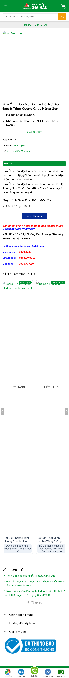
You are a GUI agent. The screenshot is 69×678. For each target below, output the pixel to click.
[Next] (66, 418)
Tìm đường (7, 676)
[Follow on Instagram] (32, 602)
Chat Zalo (21, 676)
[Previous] (2, 418)
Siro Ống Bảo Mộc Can (18, 151)
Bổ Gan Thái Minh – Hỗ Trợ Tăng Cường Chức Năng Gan (49, 539)
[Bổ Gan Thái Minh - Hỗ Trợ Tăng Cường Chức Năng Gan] (51, 408)
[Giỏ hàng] (63, 6)
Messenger (48, 676)
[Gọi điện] (34, 671)
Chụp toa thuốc (61, 676)
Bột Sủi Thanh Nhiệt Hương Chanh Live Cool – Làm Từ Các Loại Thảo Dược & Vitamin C (16, 539)
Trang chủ (26, 24)
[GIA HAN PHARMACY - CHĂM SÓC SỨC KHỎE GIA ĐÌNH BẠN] (34, 5)
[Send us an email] (40, 602)
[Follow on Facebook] (28, 602)
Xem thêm (33, 216)
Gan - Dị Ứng (41, 24)
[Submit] (62, 16)
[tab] (34, 163)
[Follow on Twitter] (36, 602)
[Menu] (5, 6)
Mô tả (8, 163)
